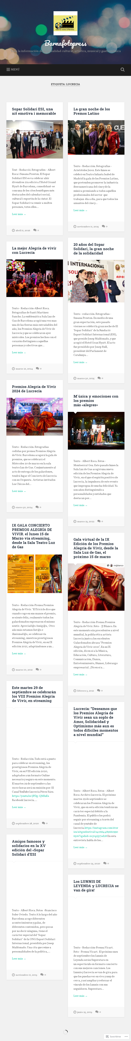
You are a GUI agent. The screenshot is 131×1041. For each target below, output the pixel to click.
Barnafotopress (65, 43)
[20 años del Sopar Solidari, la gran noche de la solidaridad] (96, 281)
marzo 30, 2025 (85, 378)
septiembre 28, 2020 (27, 823)
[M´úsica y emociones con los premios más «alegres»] (96, 431)
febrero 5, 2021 (85, 691)
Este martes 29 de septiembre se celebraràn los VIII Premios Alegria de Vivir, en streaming (34, 694)
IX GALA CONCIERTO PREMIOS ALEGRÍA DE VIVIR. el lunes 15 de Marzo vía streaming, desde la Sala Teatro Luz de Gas (33, 536)
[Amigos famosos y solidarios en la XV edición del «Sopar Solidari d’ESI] (34, 880)
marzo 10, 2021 (24, 669)
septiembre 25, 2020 (88, 863)
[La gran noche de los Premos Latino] (96, 137)
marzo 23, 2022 (85, 521)
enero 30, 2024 (24, 507)
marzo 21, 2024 (24, 368)
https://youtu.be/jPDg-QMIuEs (30, 796)
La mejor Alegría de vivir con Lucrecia (34, 250)
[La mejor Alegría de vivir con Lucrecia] (34, 278)
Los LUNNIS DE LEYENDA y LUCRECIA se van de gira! (96, 885)
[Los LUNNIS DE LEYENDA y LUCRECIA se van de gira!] (96, 916)
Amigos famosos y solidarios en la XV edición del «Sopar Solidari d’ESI (29, 848)
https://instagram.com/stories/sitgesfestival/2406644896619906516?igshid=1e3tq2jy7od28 (95, 832)
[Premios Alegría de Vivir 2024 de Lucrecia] (34, 416)
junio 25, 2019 (84, 1012)
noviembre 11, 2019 (26, 975)
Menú (15, 70)
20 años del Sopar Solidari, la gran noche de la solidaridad (93, 248)
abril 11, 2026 (23, 230)
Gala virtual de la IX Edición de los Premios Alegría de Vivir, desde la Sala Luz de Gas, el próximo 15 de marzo (95, 548)
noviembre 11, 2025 (88, 226)
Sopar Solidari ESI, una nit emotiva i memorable (34, 111)
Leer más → (19, 214)
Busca (121, 69)
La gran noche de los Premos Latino (91, 111)
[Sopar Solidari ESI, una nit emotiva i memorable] (34, 139)
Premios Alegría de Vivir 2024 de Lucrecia (34, 388)
